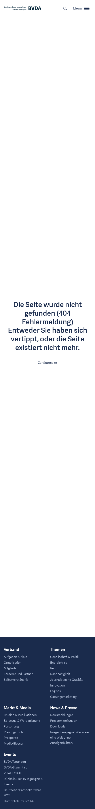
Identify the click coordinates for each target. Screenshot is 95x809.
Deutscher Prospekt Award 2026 (22, 792)
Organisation (12, 663)
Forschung (11, 726)
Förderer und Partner (18, 674)
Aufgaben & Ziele (15, 657)
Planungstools (13, 732)
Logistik (55, 691)
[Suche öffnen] (65, 8)
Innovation (57, 685)
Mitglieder (11, 668)
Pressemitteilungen (63, 721)
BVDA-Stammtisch (16, 767)
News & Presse (63, 708)
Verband (11, 649)
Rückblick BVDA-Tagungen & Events (23, 781)
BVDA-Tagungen (15, 762)
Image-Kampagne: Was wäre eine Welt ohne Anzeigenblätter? (69, 737)
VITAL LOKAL (13, 773)
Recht (54, 668)
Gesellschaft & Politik (64, 657)
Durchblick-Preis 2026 (19, 801)
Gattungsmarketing (63, 697)
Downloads (57, 726)
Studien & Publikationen (20, 715)
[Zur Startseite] (22, 8)
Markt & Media (17, 708)
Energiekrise (58, 663)
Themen (57, 649)
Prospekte (11, 738)
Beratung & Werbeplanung (22, 721)
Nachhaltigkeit (60, 674)
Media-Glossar (13, 743)
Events (10, 754)
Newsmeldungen (62, 715)
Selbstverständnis (16, 680)
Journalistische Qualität (66, 680)
